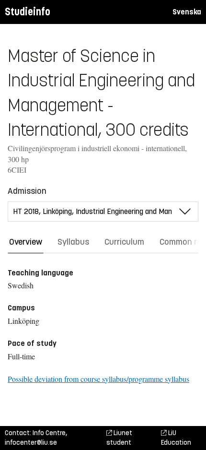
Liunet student (119, 438)
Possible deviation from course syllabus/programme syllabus (98, 379)
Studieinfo (27, 11)
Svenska (186, 11)
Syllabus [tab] (73, 242)
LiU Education (176, 438)
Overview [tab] (25, 242)
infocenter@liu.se (31, 442)
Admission (27, 191)
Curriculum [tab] (124, 242)
